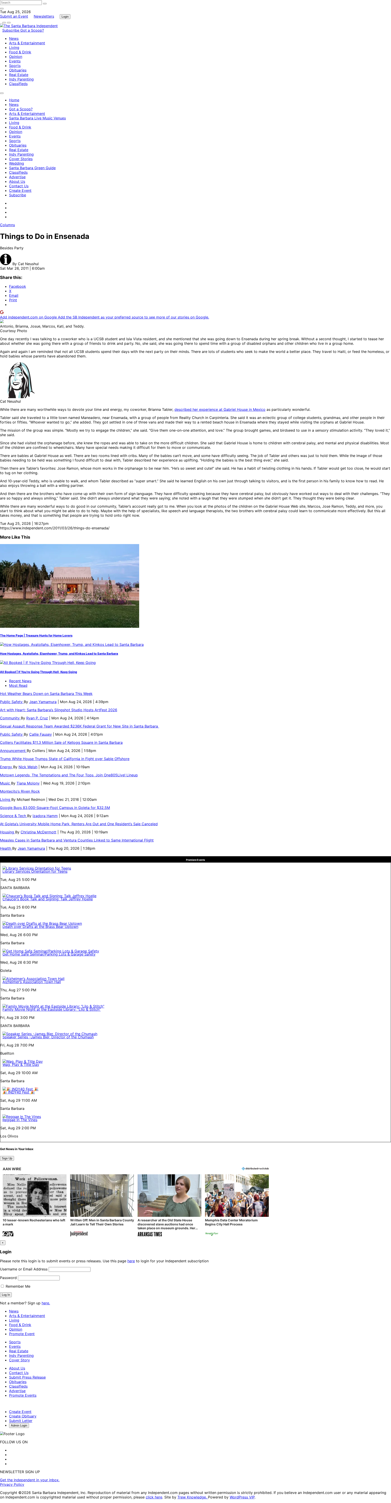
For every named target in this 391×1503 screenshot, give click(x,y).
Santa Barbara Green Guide (32, 168)
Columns (7, 225)
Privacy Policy (12, 1484)
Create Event (20, 190)
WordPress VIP (242, 1497)
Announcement (13, 750)
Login (65, 16)
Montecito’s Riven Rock (20, 791)
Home (14, 100)
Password (8, 1277)
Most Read (18, 685)
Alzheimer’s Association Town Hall (31, 982)
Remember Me (17, 1286)
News (14, 38)
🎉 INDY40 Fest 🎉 (18, 1092)
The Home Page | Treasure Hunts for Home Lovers (36, 635)
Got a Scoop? (32, 30)
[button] (34, 1206)
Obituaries (17, 70)
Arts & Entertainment (27, 43)
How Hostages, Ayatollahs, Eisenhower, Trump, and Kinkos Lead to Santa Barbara (59, 653)
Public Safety (12, 701)
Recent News (20, 681)
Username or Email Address (24, 1269)
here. (46, 1303)
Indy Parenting (21, 79)
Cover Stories (21, 159)
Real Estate (18, 74)
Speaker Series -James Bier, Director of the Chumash (48, 1037)
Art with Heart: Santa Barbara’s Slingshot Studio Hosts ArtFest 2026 (58, 710)
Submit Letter (20, 1420)
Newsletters (44, 16)
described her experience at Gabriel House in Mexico (219, 409)
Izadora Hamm (45, 815)
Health (6, 848)
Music (5, 783)
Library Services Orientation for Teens (34, 871)
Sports (15, 65)
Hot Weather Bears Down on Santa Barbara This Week (46, 693)
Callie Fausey (40, 734)
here (131, 1261)
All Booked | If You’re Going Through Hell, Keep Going (38, 672)
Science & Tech (13, 815)
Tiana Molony (28, 783)
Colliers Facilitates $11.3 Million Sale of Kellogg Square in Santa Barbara (61, 742)
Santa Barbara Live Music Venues (37, 118)
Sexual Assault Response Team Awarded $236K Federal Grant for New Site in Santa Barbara (79, 726)
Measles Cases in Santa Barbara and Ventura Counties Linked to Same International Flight (77, 840)
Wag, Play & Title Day (20, 1064)
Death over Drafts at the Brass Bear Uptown (40, 926)
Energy (6, 767)
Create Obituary (22, 1416)
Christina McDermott (38, 832)
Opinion (15, 56)
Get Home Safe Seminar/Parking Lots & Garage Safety (48, 954)
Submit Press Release (27, 1377)
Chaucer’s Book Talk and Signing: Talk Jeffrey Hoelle (47, 899)
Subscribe (11, 30)
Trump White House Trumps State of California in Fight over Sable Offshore (64, 758)
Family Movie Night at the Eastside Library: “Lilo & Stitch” (51, 1009)
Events (15, 61)
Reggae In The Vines (19, 1120)
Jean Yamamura (43, 701)
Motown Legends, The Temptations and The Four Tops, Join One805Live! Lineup (69, 775)
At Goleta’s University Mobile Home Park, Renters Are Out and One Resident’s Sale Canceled (79, 824)
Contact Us (19, 186)
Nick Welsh (28, 767)
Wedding (16, 163)
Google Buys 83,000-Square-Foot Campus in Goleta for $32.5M (55, 807)
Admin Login (19, 1425)
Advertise (17, 177)
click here (154, 1497)
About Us (17, 181)
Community (10, 718)
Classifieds (18, 83)
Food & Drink (20, 52)
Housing (7, 832)
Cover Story (19, 1360)
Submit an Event (14, 16)
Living (14, 47)
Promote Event (22, 1334)
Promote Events (22, 1395)
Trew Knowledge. (192, 1497)
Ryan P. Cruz (37, 718)
